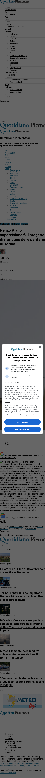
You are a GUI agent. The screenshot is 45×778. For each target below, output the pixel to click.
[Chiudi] (39, 347)
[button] (22, 382)
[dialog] (22, 389)
